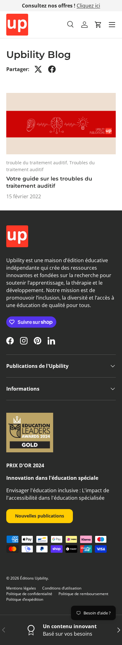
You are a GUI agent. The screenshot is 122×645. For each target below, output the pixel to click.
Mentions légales (21, 588)
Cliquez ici (88, 5)
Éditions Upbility (34, 578)
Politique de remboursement (83, 593)
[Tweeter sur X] (38, 69)
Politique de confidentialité (29, 593)
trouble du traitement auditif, (37, 163)
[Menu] (112, 24)
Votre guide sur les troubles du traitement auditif (49, 182)
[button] (98, 24)
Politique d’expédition (24, 599)
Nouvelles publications (39, 516)
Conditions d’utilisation (61, 588)
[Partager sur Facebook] (52, 69)
